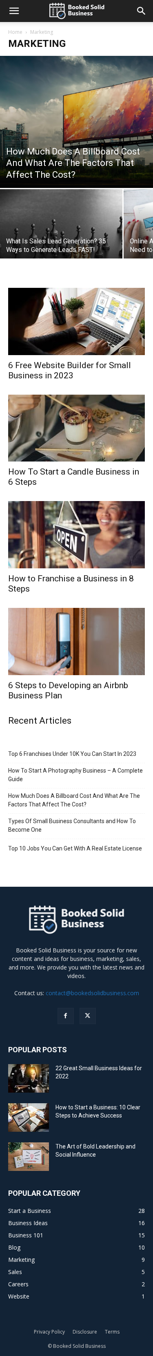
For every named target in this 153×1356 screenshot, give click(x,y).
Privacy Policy (49, 1331)
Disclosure (85, 1331)
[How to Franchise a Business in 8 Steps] (76, 534)
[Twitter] (88, 1016)
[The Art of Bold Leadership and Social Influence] (28, 1156)
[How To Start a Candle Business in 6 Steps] (76, 428)
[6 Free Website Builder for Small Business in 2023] (76, 321)
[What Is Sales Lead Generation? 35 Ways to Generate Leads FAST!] (61, 235)
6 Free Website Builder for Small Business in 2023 (69, 370)
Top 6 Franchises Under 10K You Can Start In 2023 (72, 754)
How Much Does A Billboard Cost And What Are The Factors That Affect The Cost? (74, 800)
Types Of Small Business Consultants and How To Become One (72, 825)
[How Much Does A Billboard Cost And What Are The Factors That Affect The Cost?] (76, 122)
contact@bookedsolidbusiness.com (92, 993)
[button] (14, 11)
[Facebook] (66, 1016)
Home (15, 32)
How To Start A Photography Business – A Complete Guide (75, 774)
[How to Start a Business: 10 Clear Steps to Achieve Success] (28, 1117)
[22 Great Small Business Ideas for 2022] (28, 1078)
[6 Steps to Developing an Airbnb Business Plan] (76, 641)
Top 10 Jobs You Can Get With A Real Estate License (75, 848)
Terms (112, 1331)
